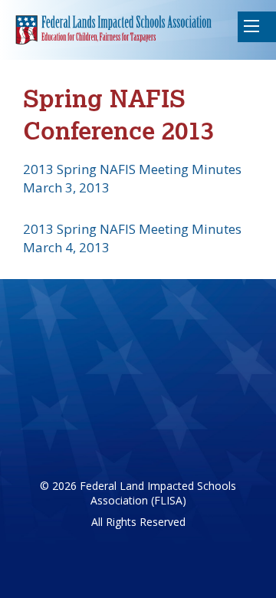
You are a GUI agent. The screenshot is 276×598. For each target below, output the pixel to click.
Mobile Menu (257, 27)
